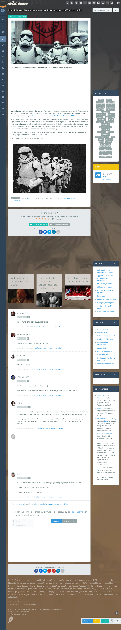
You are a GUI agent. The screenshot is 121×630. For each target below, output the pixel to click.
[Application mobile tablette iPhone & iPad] (71, 3)
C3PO (93, 588)
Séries (100, 139)
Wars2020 (21, 355)
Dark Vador (77, 588)
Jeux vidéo (102, 119)
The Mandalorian (105, 152)
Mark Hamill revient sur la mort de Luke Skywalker (20, 281)
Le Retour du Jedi (95, 586)
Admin (45, 327)
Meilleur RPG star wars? (105, 312)
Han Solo (59, 588)
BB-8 (104, 588)
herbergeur (101, 296)
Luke (49, 588)
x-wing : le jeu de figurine (106, 303)
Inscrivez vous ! (69, 521)
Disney (97, 580)
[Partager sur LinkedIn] (54, 232)
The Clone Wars (105, 149)
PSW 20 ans (101, 132)
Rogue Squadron (102, 137)
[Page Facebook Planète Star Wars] (80, 3)
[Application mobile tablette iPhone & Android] (67, 3)
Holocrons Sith (102, 355)
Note (104, 621)
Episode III (100, 105)
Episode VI (100, 109)
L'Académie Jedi (102, 332)
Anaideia (65, 504)
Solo (101, 142)
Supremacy (101, 395)
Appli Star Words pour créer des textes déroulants (105, 278)
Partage (87, 621)
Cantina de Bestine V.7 (105, 351)
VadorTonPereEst (25, 334)
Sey (115, 419)
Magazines (110, 122)
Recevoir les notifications (18, 16)
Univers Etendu (105, 154)
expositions (87, 591)
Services (109, 139)
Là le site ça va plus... (104, 287)
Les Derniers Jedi (111, 594)
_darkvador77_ (24, 376)
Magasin (100, 122)
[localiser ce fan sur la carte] (28, 317)
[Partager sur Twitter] (49, 232)
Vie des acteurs (105, 157)
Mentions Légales (21, 609)
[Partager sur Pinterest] (49, 571)
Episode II (110, 102)
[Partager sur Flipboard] (54, 571)
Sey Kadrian (101, 419)
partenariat (14, 601)
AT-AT (99, 475)
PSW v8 (10, 609)
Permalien (58, 327)
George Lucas (84, 580)
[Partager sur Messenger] (45, 232)
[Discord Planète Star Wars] (98, 3)
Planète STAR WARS (18, 3)
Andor (101, 100)
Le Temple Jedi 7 (103, 329)
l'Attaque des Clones (92, 583)
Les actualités (20, 504)
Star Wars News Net (68, 198)
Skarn (36, 504)
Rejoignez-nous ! (56, 609)
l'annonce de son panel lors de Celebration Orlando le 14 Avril (54, 116)
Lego (51, 591)
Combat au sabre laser (105, 434)
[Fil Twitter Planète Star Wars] (89, 3)
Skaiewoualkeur (50, 504)
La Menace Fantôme (25, 583)
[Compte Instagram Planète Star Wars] (85, 3)
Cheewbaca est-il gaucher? (106, 299)
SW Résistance (105, 147)
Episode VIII (105, 112)
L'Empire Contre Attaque (68, 586)
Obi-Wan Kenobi (105, 127)
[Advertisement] (49, 88)
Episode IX (100, 107)
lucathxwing (22, 313)
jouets (41, 591)
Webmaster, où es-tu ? (105, 284)
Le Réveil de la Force (54, 583)
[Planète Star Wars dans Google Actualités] (103, 3)
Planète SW (105, 129)
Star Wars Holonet (30, 604)
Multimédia (105, 124)
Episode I (100, 102)
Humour (100, 117)
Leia (53, 588)
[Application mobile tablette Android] (76, 3)
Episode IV (110, 105)
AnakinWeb (40, 580)
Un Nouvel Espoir (41, 586)
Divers (108, 100)
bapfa (59, 504)
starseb (41, 504)
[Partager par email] (58, 232)
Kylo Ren (86, 588)
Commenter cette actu (61, 225)
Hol (107, 413)
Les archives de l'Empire (105, 364)
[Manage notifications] (117, 613)
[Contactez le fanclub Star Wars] (107, 3)
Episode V (110, 107)
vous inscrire (77, 511)
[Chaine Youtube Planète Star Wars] (94, 3)
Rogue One (105, 134)
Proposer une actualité (102, 10)
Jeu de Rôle (110, 117)
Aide (96, 621)
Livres (110, 119)
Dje (18, 473)
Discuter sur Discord (40, 225)
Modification (38, 327)
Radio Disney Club (16, 604)
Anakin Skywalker (39, 588)
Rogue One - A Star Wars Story (36, 594)
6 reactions (16, 201)
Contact (46, 609)
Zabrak (106, 421)
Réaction (51, 327)
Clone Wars (74, 591)
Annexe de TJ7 (102, 348)
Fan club (111, 114)
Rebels (110, 132)
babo (19, 402)
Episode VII (111, 109)
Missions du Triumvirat (105, 339)
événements (101, 591)
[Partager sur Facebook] (41, 232)
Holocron (100, 408)
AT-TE (99, 468)
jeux (46, 591)
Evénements (100, 114)
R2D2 (98, 588)
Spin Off (109, 142)
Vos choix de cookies (35, 609)
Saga (113, 137)
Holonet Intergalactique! (106, 336)
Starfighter (105, 144)
